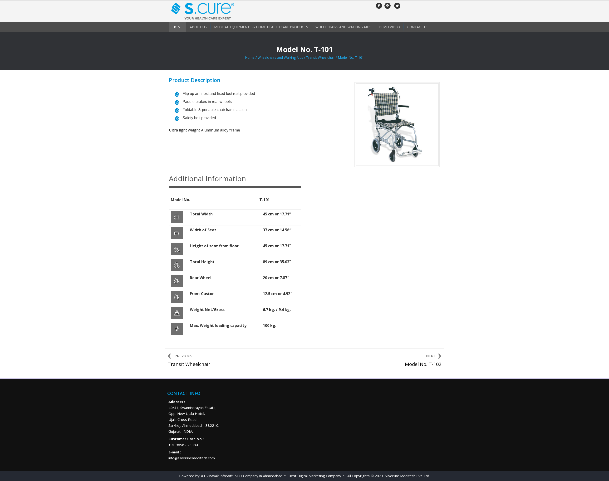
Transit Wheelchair (320, 57)
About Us (198, 27)
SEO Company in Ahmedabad (258, 475)
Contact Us (417, 27)
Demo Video (389, 27)
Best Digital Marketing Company (315, 475)
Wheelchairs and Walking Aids (343, 27)
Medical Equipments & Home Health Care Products (261, 27)
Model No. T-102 (423, 364)
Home (177, 27)
